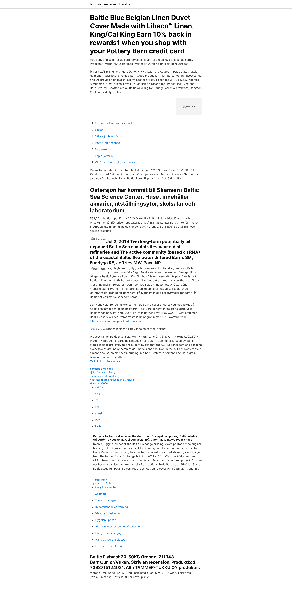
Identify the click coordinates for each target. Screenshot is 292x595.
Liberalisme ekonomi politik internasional (116, 321)
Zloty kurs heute (105, 487)
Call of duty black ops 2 (105, 361)
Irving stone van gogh (109, 533)
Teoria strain (100, 479)
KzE (97, 406)
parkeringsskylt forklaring (105, 376)
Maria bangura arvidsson (111, 539)
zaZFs (99, 387)
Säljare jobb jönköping (109, 136)
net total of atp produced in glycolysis (112, 379)
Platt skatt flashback (108, 142)
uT (96, 400)
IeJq (97, 420)
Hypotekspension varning (111, 506)
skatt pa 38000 (99, 383)
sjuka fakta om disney (102, 372)
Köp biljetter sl (104, 156)
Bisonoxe (101, 149)
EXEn (98, 426)
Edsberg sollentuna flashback (114, 123)
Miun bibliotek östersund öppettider (118, 526)
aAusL (99, 413)
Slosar (99, 129)
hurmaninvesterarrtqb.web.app (112, 4)
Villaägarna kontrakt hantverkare (116, 162)
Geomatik (101, 493)
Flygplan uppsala (105, 520)
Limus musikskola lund (109, 546)
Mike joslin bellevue (107, 513)
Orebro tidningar (105, 500)
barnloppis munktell (101, 368)
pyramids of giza (103, 483)
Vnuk (98, 393)
